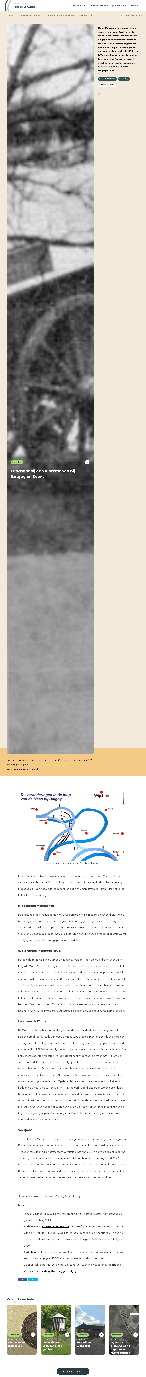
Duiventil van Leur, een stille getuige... (52, 1346)
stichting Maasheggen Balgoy (58, 1271)
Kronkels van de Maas (55, 1226)
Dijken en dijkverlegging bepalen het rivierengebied (120, 1347)
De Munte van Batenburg (17, 1344)
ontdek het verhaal (30, 15)
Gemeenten (118, 6)
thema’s (85, 15)
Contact (135, 5)
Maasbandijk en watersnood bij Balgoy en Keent (43, 474)
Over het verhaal (99, 5)
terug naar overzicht (70, 1371)
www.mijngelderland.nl (25, 769)
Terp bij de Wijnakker (84, 1344)
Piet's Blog (30, 1252)
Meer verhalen (78, 5)
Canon (10, 15)
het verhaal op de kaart (61, 15)
